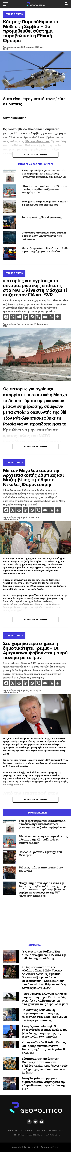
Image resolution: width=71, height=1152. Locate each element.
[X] (13, 317)
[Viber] (38, 317)
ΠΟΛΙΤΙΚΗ (27, 1130)
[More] (58, 317)
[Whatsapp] (32, 317)
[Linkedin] (25, 317)
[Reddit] (19, 317)
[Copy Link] (51, 317)
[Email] (45, 317)
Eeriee (55, 1147)
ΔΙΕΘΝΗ (12, 1130)
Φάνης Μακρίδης (14, 117)
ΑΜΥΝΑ (40, 1130)
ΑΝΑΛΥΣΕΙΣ (53, 1135)
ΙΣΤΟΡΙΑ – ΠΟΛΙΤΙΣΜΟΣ (28, 1135)
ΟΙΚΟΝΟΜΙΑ (56, 1130)
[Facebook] (6, 317)
